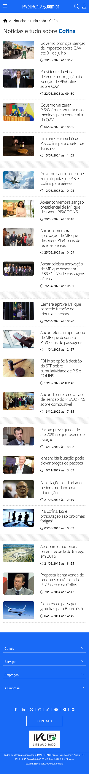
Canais (9, 648)
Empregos (12, 675)
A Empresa (12, 688)
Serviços (10, 661)
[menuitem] (44, 647)
